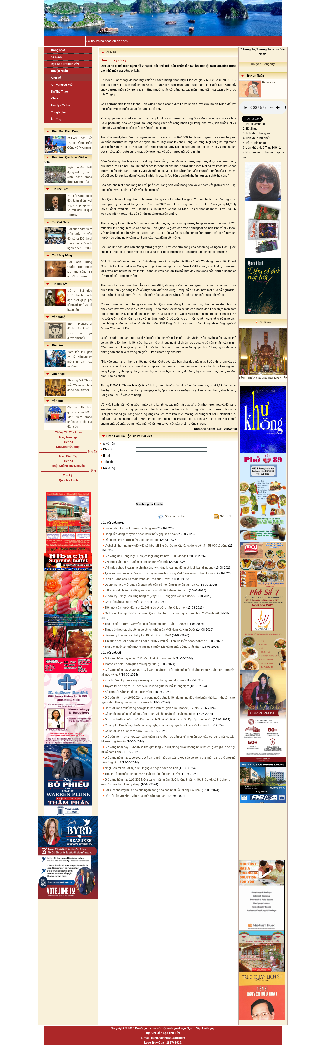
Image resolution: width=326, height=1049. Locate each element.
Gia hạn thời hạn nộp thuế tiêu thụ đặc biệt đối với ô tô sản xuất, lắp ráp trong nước (158, 719)
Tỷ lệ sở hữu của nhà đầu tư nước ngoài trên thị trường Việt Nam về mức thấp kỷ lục (159, 573)
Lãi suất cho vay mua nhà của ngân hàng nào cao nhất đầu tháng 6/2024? (153, 790)
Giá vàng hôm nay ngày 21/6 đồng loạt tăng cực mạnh (140, 658)
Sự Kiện (264, 322)
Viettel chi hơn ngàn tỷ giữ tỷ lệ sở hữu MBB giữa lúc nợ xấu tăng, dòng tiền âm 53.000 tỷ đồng (166, 545)
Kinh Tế (56, 77)
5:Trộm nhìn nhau (254, 143)
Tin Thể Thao (59, 91)
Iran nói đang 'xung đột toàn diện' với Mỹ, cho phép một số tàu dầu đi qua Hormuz (79, 205)
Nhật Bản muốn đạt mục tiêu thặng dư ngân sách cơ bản (141, 768)
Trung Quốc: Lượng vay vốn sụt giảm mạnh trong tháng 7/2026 (145, 624)
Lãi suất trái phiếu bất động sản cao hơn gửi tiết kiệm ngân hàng (146, 590)
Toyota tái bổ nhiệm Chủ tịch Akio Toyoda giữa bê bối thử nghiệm (147, 686)
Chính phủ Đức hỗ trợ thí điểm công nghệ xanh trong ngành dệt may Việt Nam (155, 725)
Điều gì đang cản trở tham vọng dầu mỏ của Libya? (138, 579)
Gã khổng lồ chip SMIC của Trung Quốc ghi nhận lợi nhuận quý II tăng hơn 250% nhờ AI (162, 613)
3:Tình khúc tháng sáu (257, 133)
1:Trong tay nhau (254, 123)
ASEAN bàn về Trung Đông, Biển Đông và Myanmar (79, 142)
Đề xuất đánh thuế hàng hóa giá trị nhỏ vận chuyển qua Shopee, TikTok (151, 708)
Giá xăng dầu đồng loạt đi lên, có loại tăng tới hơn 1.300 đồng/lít (146, 556)
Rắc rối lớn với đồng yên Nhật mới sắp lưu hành (136, 796)
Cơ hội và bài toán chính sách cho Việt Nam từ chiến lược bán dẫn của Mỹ (138, 41)
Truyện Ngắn (59, 71)
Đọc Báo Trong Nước (65, 64)
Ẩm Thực (57, 119)
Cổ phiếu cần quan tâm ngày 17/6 (127, 731)
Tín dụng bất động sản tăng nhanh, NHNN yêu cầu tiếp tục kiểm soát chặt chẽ (155, 641)
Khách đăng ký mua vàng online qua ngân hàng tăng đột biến (145, 680)
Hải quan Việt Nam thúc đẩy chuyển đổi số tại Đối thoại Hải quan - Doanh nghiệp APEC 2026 (79, 238)
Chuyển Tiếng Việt (263, 64)
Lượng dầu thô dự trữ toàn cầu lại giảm (130, 528)
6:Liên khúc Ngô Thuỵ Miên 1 (262, 147)
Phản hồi (225, 516)
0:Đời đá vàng (252, 119)
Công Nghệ (58, 112)
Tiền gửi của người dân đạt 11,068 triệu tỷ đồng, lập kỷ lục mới (145, 607)
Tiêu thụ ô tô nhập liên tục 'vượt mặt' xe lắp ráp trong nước (142, 774)
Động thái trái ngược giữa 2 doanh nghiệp (132, 540)
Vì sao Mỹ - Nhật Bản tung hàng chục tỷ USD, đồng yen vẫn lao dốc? (149, 596)
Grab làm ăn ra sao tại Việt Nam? (126, 602)
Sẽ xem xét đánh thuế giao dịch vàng (129, 692)
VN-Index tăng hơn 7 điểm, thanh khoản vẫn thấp (136, 562)
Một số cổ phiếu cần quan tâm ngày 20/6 (131, 664)
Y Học (55, 98)
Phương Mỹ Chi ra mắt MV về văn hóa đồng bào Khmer (79, 385)
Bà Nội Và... (269, 82)
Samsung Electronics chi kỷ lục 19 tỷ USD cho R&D (138, 635)
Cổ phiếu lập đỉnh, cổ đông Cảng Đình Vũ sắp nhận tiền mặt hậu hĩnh (150, 713)
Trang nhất (58, 50)
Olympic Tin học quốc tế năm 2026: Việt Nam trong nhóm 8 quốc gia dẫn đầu (79, 417)
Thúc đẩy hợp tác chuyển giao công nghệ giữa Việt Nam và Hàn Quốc (150, 629)
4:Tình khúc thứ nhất (256, 138)
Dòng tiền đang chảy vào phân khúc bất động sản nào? (141, 534)
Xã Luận (56, 57)
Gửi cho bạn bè (175, 516)
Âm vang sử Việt (62, 84)
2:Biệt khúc (250, 128)
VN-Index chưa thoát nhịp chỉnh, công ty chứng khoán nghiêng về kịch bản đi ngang (159, 567)
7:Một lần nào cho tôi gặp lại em (263, 155)
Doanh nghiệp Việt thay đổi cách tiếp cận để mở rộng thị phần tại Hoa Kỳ (152, 584)
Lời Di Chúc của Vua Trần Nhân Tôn (263, 378)
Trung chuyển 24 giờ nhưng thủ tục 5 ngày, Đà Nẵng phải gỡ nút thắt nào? (153, 646)
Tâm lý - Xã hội (60, 105)
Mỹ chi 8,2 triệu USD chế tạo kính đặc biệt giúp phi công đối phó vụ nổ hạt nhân (79, 300)
